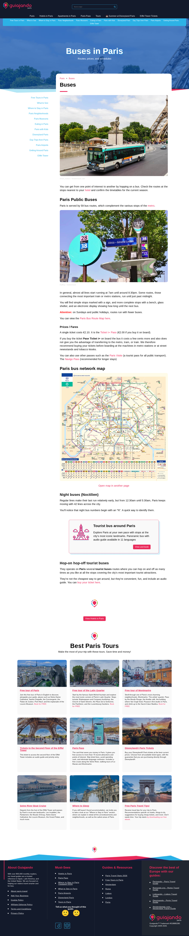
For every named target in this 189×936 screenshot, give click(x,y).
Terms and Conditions (21, 909)
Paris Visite (116, 355)
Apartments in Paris (67, 16)
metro (151, 205)
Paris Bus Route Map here (95, 318)
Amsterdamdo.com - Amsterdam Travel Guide (164, 908)
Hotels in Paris (46, 16)
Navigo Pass (72, 359)
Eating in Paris (95, 20)
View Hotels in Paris (94, 618)
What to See (31, 20)
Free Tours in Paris (17, 20)
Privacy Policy (17, 913)
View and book (142, 547)
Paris (32, 16)
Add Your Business (19, 896)
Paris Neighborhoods (66, 20)
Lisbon (108, 893)
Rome (108, 889)
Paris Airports (156, 20)
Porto (107, 902)
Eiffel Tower (94, 24)
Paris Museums (82, 20)
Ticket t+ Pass (108, 332)
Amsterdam (110, 884)
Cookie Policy (17, 900)
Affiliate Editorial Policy (22, 904)
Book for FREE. (40, 704)
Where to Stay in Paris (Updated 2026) (68, 883)
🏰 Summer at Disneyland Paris (120, 16)
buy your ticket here (88, 582)
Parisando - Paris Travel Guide (164, 882)
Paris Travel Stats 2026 (116, 876)
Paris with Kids (109, 20)
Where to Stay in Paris (47, 20)
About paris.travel (19, 891)
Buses (72, 78)
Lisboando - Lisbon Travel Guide (165, 895)
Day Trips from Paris (140, 20)
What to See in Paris (67, 889)
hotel (87, 190)
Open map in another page (113, 485)
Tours (98, 16)
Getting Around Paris (171, 20)
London (108, 898)
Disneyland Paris (124, 20)
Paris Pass (86, 16)
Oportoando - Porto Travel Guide (165, 901)
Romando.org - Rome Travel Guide (166, 889)
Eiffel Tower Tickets (148, 16)
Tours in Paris (64, 902)
